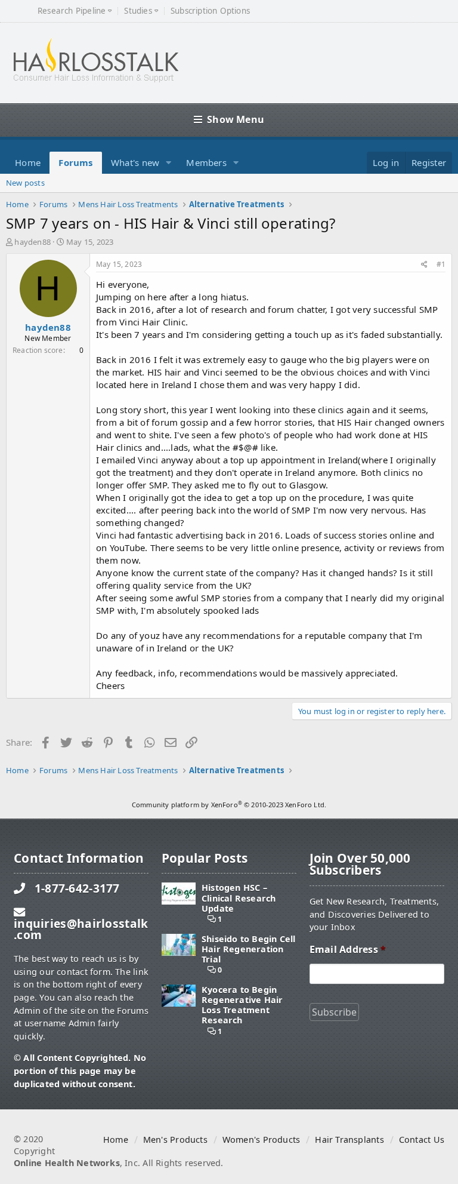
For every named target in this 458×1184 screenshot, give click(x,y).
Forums (75, 162)
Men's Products (175, 1139)
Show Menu (235, 119)
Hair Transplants (349, 1139)
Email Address (348, 949)
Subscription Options (210, 11)
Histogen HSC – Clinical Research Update (239, 898)
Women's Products (261, 1139)
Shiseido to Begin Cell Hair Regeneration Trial (249, 949)
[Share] (424, 265)
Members (206, 162)
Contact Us (421, 1139)
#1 (441, 264)
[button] (168, 163)
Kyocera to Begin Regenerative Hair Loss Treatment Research (242, 1005)
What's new (135, 162)
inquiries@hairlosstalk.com (81, 929)
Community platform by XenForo (229, 804)
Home (28, 162)
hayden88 (32, 241)
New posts (25, 182)
